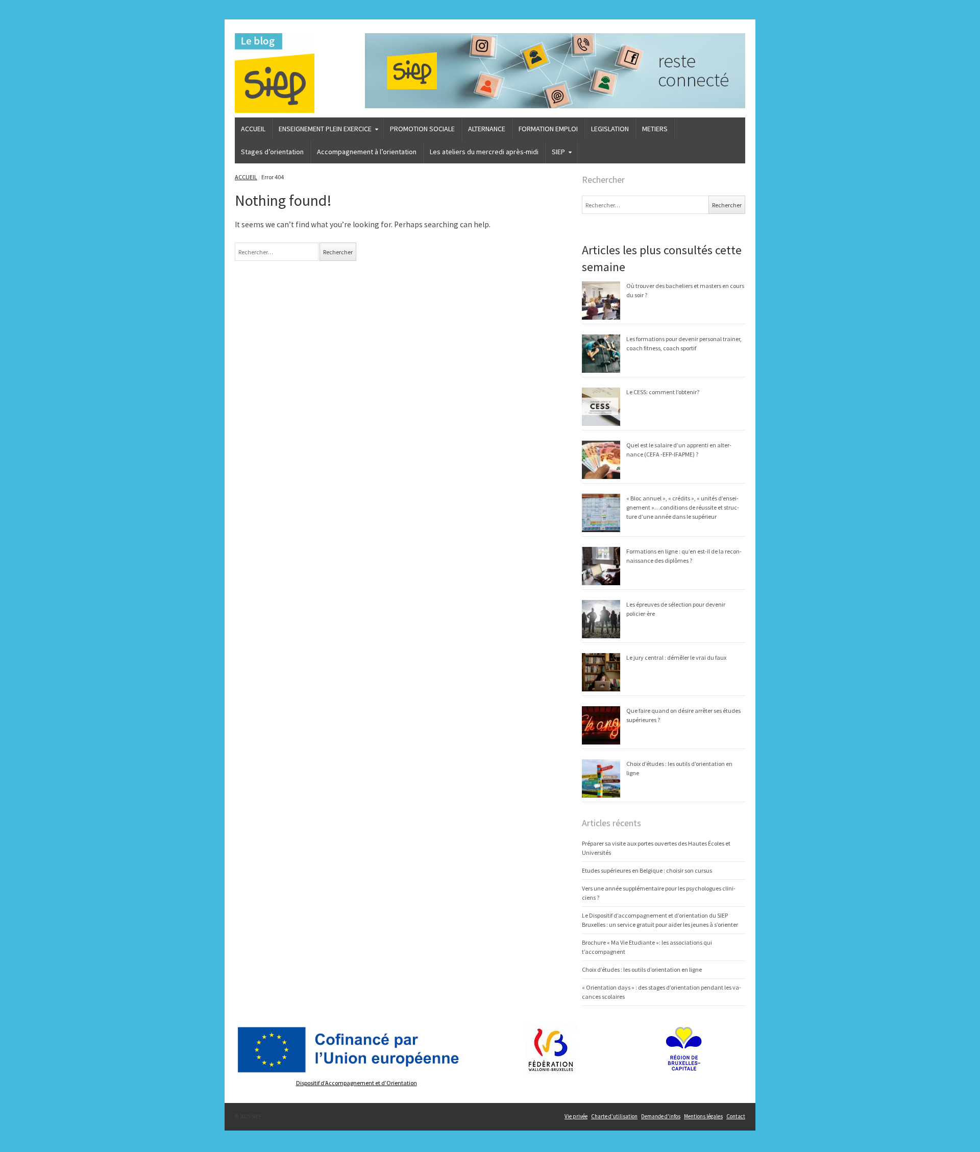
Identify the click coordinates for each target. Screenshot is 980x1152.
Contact (735, 1116)
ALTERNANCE (486, 128)
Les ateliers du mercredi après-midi (484, 151)
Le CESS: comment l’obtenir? (662, 392)
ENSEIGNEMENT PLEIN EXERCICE (325, 128)
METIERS (655, 128)
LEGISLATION (610, 128)
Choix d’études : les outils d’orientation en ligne (642, 969)
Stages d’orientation (272, 151)
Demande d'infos (660, 1116)
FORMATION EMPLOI (548, 128)
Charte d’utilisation (614, 1116)
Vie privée (576, 1116)
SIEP (558, 151)
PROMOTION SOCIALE (422, 128)
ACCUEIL (253, 128)
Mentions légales (703, 1116)
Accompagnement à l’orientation (366, 151)
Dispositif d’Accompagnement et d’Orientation (356, 1083)
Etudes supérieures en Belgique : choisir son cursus (647, 870)
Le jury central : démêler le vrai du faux (676, 657)
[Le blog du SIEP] (295, 73)
